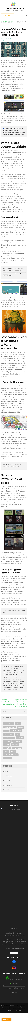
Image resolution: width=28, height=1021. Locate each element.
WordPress (17, 1010)
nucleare (7, 741)
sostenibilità (11, 754)
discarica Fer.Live (6, 561)
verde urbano (7, 757)
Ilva (17, 734)
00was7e (8, 723)
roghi (6, 751)
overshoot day (17, 741)
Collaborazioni (9, 776)
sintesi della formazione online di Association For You (14, 272)
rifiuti (7, 748)
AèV (3, 40)
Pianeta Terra (8, 785)
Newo (20, 738)
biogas (18, 723)
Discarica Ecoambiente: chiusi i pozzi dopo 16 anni (7, 702)
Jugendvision (10, 77)
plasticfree (15, 744)
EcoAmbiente (10, 727)
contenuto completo (11, 610)
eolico (21, 727)
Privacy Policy (14, 952)
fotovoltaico (8, 734)
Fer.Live (17, 730)
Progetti (7, 790)
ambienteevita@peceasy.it (15, 988)
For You (3, 80)
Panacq (7, 744)
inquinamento (9, 738)
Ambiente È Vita (14, 8)
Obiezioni (7, 780)
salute (13, 751)
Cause (6, 771)
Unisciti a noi (7, 15)
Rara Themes (22, 1008)
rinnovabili (17, 748)
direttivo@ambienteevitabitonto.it (14, 986)
